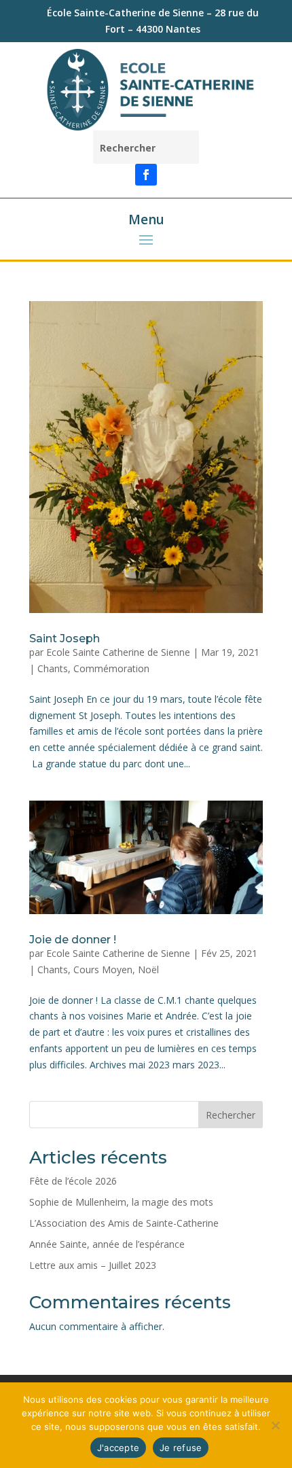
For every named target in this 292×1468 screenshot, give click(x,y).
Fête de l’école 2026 (73, 1180)
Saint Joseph (64, 638)
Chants (52, 668)
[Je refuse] (275, 1425)
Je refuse (181, 1447)
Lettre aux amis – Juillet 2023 (92, 1265)
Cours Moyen (102, 969)
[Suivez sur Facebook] (146, 175)
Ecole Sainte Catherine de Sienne (118, 652)
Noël (148, 969)
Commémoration (111, 668)
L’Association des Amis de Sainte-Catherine (124, 1223)
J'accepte (118, 1447)
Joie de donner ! (72, 939)
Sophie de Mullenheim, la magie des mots (121, 1201)
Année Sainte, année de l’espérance (107, 1244)
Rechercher (230, 1114)
